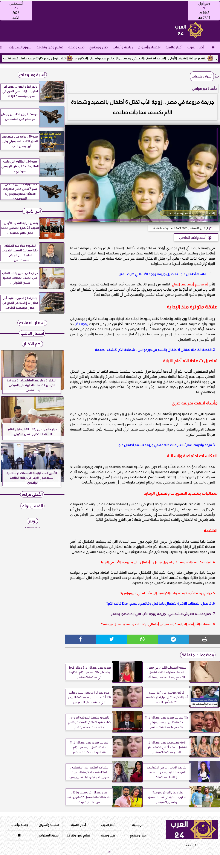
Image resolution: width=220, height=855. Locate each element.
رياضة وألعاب (123, 47)
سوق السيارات (20, 47)
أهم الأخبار (32, 344)
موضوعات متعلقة (198, 655)
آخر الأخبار (32, 211)
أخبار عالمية (173, 47)
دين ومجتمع (98, 47)
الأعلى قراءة (32, 494)
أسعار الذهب (32, 333)
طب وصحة (76, 47)
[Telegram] (173, 639)
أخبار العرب (195, 47)
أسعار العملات (32, 323)
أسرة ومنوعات (202, 76)
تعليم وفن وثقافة (50, 47)
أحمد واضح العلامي (192, 237)
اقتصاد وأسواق (149, 47)
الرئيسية (137, 825)
